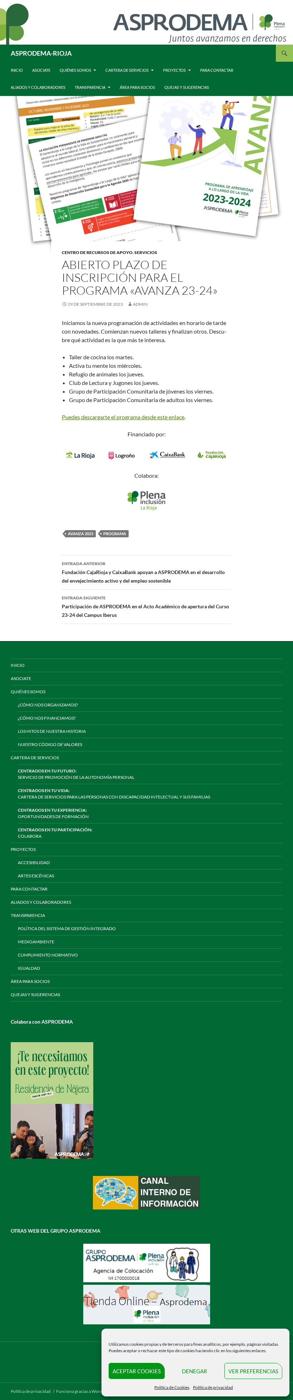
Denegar (194, 1371)
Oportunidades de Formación (53, 813)
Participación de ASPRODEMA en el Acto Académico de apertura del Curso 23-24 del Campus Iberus (145, 606)
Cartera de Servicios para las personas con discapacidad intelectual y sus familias (114, 794)
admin (140, 304)
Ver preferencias (253, 1371)
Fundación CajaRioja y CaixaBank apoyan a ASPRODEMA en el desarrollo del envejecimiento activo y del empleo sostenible (143, 572)
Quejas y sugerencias (186, 87)
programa (114, 533)
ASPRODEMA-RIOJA (41, 53)
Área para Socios (137, 87)
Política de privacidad (213, 1387)
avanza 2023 (80, 533)
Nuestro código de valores (50, 744)
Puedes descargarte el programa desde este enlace (123, 417)
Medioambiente (36, 941)
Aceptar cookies (137, 1371)
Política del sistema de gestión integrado (67, 928)
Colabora (55, 833)
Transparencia (90, 87)
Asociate (41, 70)
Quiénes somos (75, 70)
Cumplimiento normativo (48, 955)
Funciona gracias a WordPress (84, 1391)
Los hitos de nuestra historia (52, 731)
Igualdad (29, 968)
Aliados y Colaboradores (38, 87)
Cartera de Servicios (127, 70)
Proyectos (174, 70)
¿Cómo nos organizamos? (48, 704)
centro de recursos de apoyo (97, 252)
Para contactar (216, 70)
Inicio (17, 70)
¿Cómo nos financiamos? (47, 718)
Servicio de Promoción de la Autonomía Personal (76, 774)
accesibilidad (34, 862)
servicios (145, 252)
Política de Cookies (171, 1387)
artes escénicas (36, 875)
